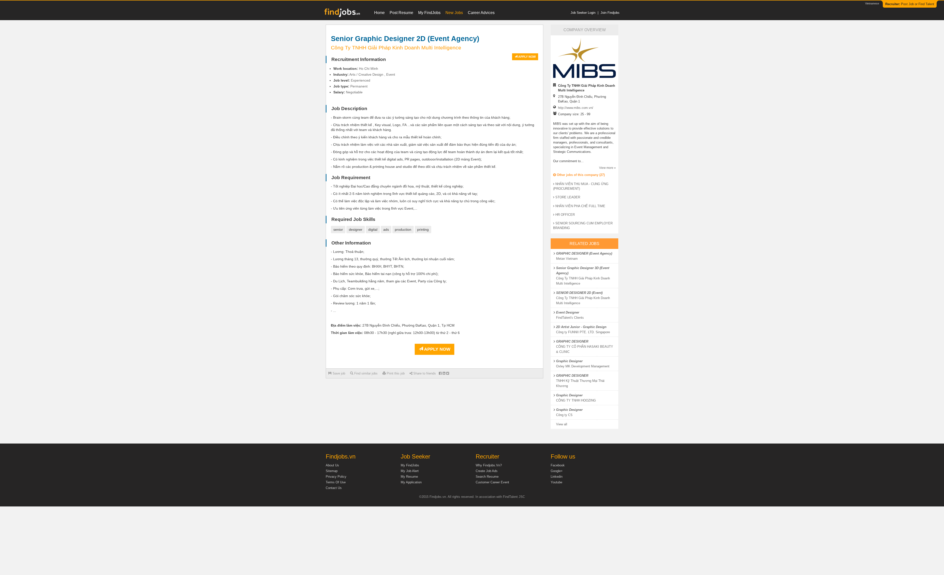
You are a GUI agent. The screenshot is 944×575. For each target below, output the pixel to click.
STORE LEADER (567, 197)
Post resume (401, 13)
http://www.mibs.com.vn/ (575, 108)
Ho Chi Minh (368, 69)
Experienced (360, 80)
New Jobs (454, 13)
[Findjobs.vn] (341, 14)
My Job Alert (410, 471)
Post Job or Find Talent (909, 4)
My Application (411, 482)
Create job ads (487, 471)
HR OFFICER (565, 214)
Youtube (556, 482)
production (403, 229)
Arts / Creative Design (366, 74)
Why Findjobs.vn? (489, 465)
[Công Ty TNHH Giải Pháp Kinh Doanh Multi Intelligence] (584, 58)
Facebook (558, 465)
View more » (607, 168)
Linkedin (556, 476)
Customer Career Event (492, 482)
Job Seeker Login (583, 12)
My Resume (409, 476)
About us (332, 465)
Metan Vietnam (567, 258)
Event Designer (567, 312)
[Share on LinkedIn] (443, 373)
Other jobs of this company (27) (580, 175)
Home (379, 13)
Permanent (359, 86)
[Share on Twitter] (447, 373)
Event (390, 74)
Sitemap (332, 471)
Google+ (557, 471)
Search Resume (487, 476)
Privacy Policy (336, 476)
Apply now (526, 56)
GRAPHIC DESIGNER (572, 341)
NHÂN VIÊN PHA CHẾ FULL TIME (580, 206)
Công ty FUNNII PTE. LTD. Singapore (583, 332)
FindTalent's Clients (570, 317)
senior (338, 229)
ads (386, 229)
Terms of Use (336, 482)
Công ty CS (564, 415)
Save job (338, 373)
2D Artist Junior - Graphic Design (581, 327)
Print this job (395, 373)
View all (561, 424)
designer (355, 229)
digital (372, 229)
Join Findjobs (610, 12)
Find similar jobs (365, 373)
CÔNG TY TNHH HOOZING (576, 400)
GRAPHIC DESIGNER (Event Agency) (584, 253)
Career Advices (481, 13)
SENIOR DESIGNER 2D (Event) (579, 293)
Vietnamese (872, 3)
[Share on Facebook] (440, 373)
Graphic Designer (569, 361)
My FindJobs (429, 13)
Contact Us (334, 488)
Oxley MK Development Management (582, 366)
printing (423, 229)
